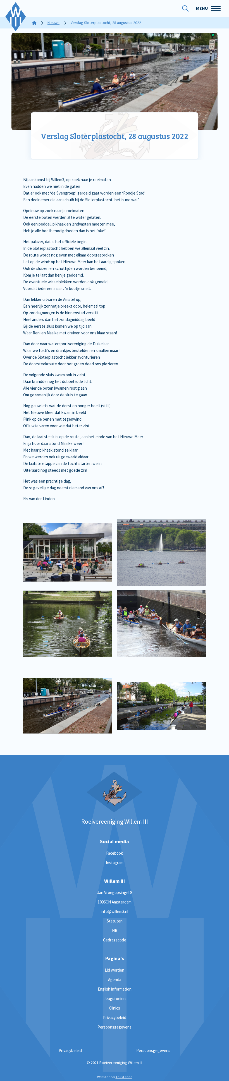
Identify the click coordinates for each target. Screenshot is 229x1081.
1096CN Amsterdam (115, 902)
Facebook (114, 853)
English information (115, 989)
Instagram (114, 862)
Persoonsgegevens (114, 1027)
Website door (114, 1077)
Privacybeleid (114, 1017)
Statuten (115, 921)
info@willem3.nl (114, 911)
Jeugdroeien (115, 998)
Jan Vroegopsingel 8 (114, 892)
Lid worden (114, 970)
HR (114, 930)
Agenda (114, 979)
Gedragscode (114, 940)
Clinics (114, 1008)
